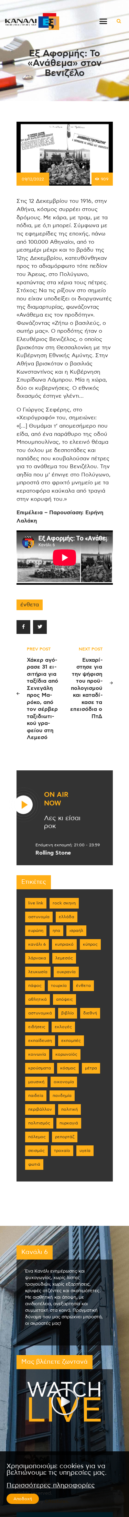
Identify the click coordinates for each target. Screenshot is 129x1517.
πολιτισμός (39, 1123)
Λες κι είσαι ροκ (62, 822)
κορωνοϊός (66, 1054)
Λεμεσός (64, 958)
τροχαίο (62, 1150)
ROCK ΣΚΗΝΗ (64, 903)
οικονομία (64, 1082)
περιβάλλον (40, 1109)
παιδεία (35, 1095)
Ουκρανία (66, 972)
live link (35, 903)
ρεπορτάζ (64, 1137)
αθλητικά (37, 999)
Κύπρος (90, 944)
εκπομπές (71, 1040)
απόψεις (64, 999)
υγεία (84, 1150)
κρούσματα (39, 1068)
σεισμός (36, 1150)
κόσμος (68, 1068)
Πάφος (35, 985)
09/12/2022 (33, 179)
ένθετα (29, 604)
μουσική (36, 1082)
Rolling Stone (53, 853)
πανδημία (62, 1095)
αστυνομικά (40, 1013)
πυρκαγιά (69, 1123)
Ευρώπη (35, 930)
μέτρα (91, 1068)
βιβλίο (67, 1013)
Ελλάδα (66, 917)
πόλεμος (37, 1137)
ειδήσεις (36, 1027)
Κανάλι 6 (37, 944)
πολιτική (69, 1109)
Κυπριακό (64, 944)
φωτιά (34, 1164)
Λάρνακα (37, 958)
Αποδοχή (22, 1499)
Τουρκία (59, 985)
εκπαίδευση (40, 1040)
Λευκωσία (37, 972)
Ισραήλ (76, 930)
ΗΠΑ (56, 930)
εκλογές (63, 1027)
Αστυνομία (39, 917)
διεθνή (90, 1013)
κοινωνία (37, 1054)
